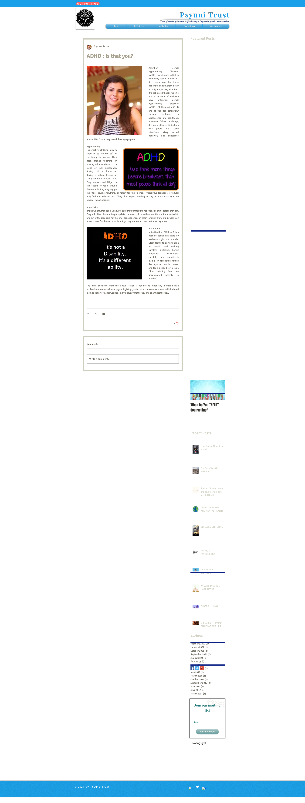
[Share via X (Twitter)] (95, 313)
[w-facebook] (191, 789)
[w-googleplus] (204, 789)
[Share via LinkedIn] (103, 313)
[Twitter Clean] (197, 787)
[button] (138, 26)
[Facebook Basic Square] (192, 668)
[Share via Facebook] (88, 313)
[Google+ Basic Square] (202, 668)
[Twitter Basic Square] (197, 668)
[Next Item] (220, 390)
